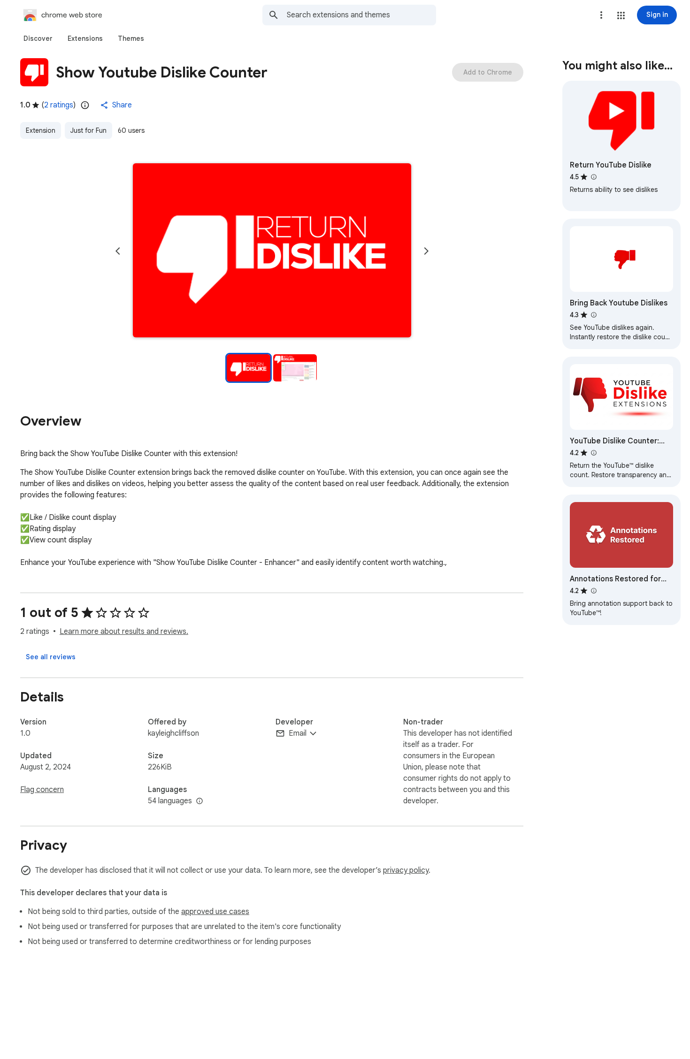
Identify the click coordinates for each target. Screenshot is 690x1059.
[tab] (38, 38)
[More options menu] (601, 15)
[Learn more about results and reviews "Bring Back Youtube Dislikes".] (593, 315)
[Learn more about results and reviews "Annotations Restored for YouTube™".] (593, 590)
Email (298, 733)
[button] (621, 15)
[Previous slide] (117, 251)
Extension (40, 130)
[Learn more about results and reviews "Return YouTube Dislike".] (593, 177)
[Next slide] (426, 251)
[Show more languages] (199, 801)
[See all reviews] (50, 657)
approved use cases (215, 911)
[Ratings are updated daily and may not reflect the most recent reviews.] (85, 105)
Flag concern (42, 789)
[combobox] (361, 15)
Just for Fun (88, 130)
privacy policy (406, 870)
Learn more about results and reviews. (124, 631)
